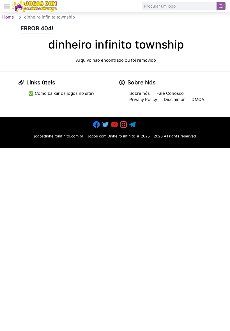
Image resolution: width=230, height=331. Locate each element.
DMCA (198, 99)
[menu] (7, 6)
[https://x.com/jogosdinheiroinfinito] (106, 124)
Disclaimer (174, 99)
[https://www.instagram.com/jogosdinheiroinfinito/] (124, 124)
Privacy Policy (143, 99)
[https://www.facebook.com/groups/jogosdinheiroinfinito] (97, 124)
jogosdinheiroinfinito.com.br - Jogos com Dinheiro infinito (84, 136)
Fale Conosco (170, 93)
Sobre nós (139, 93)
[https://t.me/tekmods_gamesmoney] (133, 124)
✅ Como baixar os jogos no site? (61, 93)
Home (8, 17)
